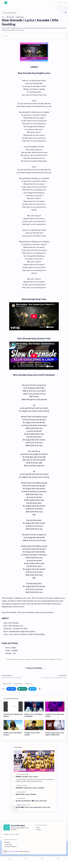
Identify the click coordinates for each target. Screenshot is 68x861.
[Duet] (28, 805)
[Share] (58, 858)
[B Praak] (19, 774)
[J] (27, 785)
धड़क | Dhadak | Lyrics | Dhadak (26, 794)
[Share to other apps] (39, 689)
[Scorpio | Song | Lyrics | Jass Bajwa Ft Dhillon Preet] (54, 725)
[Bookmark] (62, 2)
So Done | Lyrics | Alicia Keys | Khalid (54, 715)
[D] (25, 792)
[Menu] (42, 858)
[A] (17, 798)
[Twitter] (11, 834)
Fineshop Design (41, 851)
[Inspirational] (25, 774)
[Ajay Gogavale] (21, 792)
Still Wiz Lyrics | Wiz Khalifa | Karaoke (13, 734)
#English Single (18, 683)
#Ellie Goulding (7, 683)
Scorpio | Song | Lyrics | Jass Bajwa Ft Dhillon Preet (54, 734)
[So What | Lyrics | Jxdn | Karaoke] (34, 725)
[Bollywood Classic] (22, 785)
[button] (65, 2)
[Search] (59, 2)
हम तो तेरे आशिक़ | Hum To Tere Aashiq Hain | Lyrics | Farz (33, 807)
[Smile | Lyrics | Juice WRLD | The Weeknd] (34, 707)
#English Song (28, 683)
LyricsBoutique (12, 851)
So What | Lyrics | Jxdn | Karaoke (32, 734)
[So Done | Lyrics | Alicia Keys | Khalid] (54, 707)
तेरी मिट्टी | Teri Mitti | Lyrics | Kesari (27, 776)
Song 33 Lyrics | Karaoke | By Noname (13, 715)
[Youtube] (17, 834)
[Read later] (4, 36)
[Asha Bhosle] (22, 798)
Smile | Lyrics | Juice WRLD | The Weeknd (33, 715)
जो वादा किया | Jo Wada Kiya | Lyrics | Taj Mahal (30, 788)
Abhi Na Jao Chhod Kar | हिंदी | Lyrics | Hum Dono (31, 801)
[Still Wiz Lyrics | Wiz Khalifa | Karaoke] (13, 725)
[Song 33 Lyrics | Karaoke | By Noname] (13, 707)
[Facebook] (6, 834)
